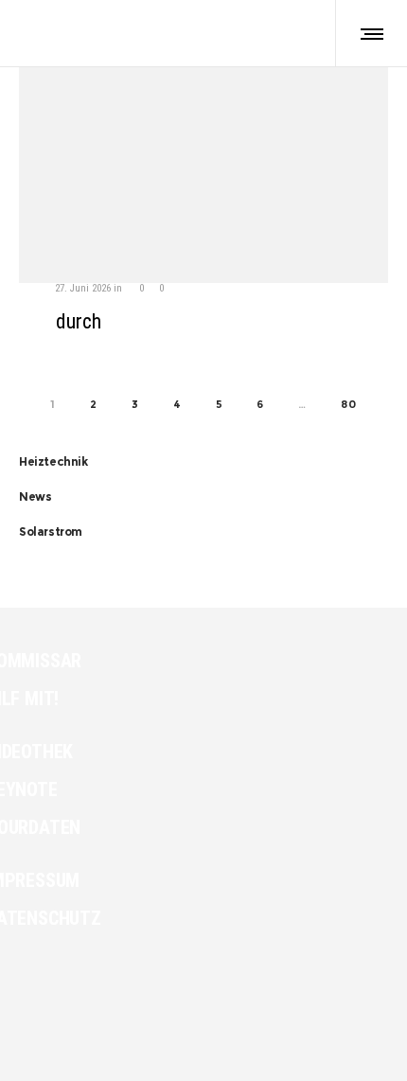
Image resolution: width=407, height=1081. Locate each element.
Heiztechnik (53, 461)
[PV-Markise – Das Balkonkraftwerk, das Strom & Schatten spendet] (203, 267)
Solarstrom (50, 531)
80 (349, 404)
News (35, 496)
